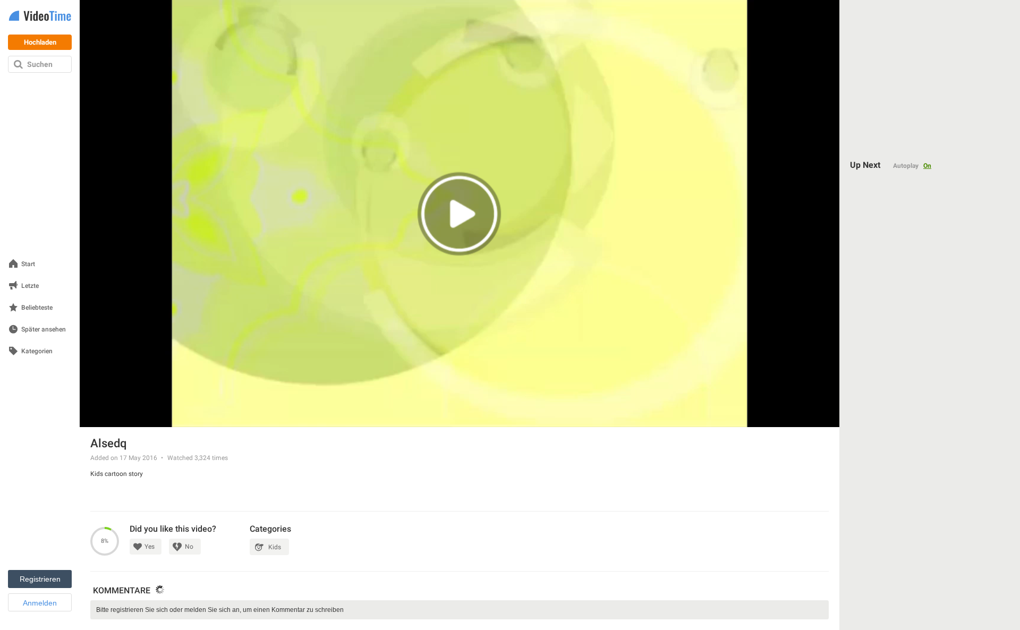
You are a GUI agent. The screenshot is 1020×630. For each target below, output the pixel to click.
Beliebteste (37, 307)
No (189, 546)
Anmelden (40, 603)
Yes (149, 546)
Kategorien (37, 351)
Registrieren (40, 579)
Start (28, 264)
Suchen (40, 64)
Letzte (30, 286)
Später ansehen (43, 329)
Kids (274, 547)
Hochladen (40, 42)
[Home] (40, 17)
